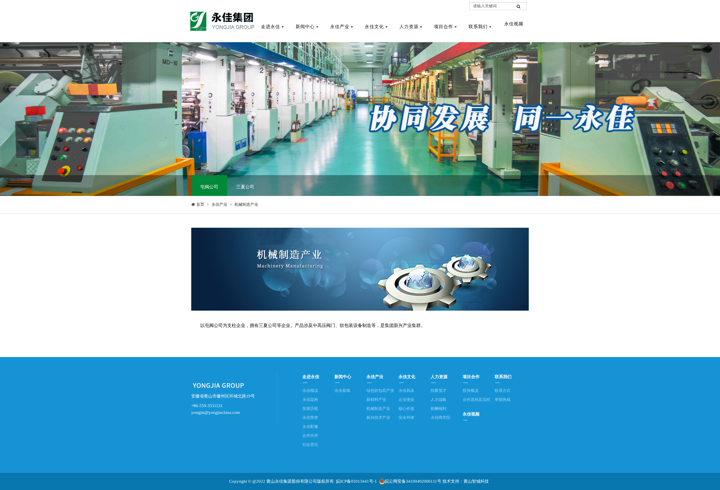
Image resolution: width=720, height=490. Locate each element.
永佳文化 (374, 26)
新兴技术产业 (378, 418)
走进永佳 (270, 26)
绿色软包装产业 (380, 391)
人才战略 (438, 400)
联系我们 (478, 26)
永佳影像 (310, 426)
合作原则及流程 (476, 400)
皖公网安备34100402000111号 (413, 481)
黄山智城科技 (476, 481)
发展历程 (310, 409)
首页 (200, 204)
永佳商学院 (440, 418)
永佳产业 (339, 26)
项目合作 (443, 26)
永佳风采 (406, 391)
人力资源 (408, 26)
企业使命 (406, 400)
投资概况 (470, 391)
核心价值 (406, 409)
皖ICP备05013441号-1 (356, 481)
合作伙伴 (310, 435)
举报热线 (502, 400)
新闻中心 (305, 26)
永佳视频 (471, 414)
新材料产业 (376, 400)
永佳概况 (310, 391)
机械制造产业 (246, 204)
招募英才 (438, 391)
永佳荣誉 (310, 418)
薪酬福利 (438, 409)
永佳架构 (310, 400)
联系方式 (502, 391)
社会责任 (310, 444)
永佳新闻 (342, 391)
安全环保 (406, 418)
